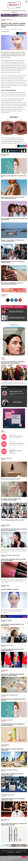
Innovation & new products (9, 769)
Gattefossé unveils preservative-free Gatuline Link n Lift (13, 176)
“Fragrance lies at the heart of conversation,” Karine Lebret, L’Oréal (13, 799)
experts (4, 387)
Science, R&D (4, 670)
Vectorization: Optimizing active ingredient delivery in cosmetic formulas (12, 674)
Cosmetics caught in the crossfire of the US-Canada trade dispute (12, 650)
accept (24, 857)
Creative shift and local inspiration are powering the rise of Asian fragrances (14, 529)
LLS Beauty (7, 65)
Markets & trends (6, 620)
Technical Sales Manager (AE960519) (16, 436)
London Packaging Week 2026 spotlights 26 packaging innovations (12, 724)
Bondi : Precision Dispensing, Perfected (10, 478)
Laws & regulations (7, 645)
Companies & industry (7, 794)
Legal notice (18, 852)
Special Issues (5, 585)
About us (4, 850)
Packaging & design (7, 720)
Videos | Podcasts (6, 458)
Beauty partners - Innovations (13, 307)
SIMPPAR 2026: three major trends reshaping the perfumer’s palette (12, 262)
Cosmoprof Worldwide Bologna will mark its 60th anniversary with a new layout (13, 362)
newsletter (12, 852)
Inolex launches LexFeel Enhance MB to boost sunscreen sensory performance (12, 283)
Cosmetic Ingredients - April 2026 (10, 589)
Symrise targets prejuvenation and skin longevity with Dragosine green (14, 219)
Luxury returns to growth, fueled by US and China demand (12, 625)
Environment (5, 745)
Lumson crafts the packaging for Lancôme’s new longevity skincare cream (14, 824)
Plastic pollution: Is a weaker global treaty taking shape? (12, 749)
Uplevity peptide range (14, 141)
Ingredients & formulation (7, 19)
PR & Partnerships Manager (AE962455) (16, 443)
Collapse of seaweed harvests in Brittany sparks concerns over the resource (12, 240)
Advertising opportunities (20, 850)
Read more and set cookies (6, 859)
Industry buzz (5, 819)
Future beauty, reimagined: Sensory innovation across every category (13, 560)
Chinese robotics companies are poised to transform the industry (12, 774)
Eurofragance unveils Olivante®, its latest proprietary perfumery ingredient (11, 499)
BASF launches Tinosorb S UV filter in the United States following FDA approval (13, 198)
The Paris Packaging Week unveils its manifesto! (12, 520)
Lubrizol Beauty (11, 98)
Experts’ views (5, 525)
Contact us (10, 850)
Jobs (2, 430)
